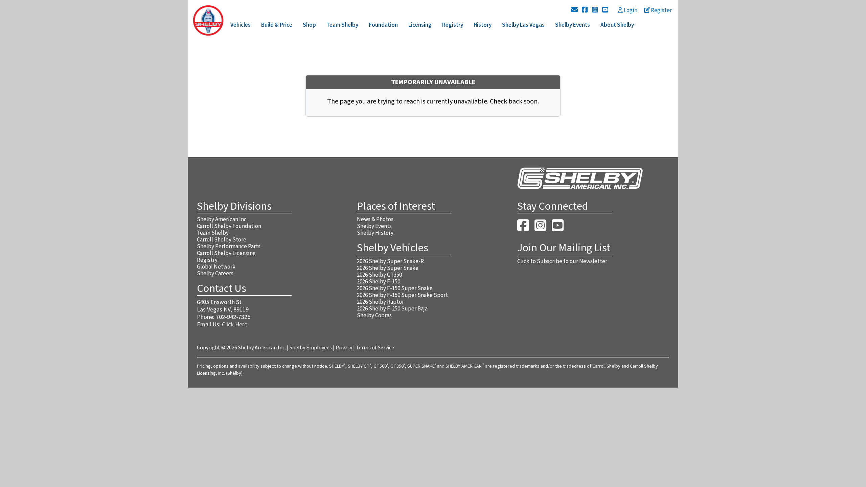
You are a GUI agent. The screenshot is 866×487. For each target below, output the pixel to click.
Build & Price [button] (276, 25)
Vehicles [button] (240, 25)
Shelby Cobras (374, 315)
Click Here (234, 324)
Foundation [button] (383, 25)
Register (661, 10)
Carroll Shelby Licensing (226, 253)
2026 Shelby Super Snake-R (390, 261)
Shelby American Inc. (222, 219)
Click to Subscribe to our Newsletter (562, 261)
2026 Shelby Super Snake (387, 268)
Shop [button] (309, 25)
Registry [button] (452, 25)
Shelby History (375, 233)
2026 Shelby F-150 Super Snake (395, 288)
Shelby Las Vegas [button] (523, 25)
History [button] (483, 25)
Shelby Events (374, 226)
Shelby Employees (311, 347)
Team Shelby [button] (342, 25)
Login (630, 10)
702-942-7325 (233, 317)
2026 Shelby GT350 (379, 275)
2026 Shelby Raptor (380, 302)
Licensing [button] (420, 25)
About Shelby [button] (617, 25)
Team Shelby (213, 233)
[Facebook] (585, 10)
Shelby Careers (215, 274)
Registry (207, 260)
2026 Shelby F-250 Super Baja (392, 309)
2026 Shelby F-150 (378, 282)
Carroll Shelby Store (221, 240)
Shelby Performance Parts (228, 246)
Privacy (344, 347)
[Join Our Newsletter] (574, 10)
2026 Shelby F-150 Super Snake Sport (402, 295)
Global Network (216, 267)
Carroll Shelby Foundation (229, 226)
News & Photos (375, 219)
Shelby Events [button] (572, 25)
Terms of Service (375, 347)
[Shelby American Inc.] (208, 20)
